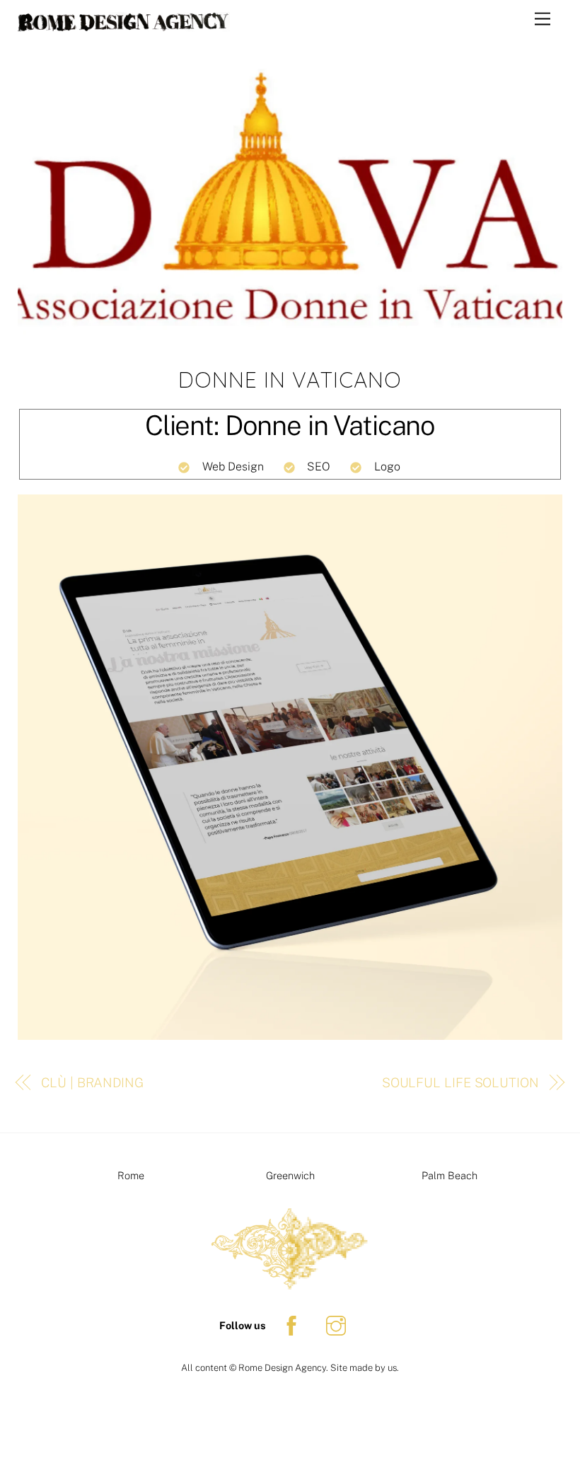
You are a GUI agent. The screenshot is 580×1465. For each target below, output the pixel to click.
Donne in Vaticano (290, 379)
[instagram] (338, 1325)
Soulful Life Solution (460, 1082)
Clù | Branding (92, 1082)
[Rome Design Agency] (124, 25)
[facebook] (293, 1325)
